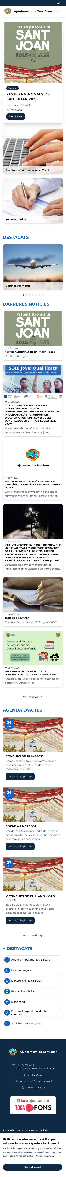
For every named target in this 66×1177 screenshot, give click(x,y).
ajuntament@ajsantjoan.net (35, 1081)
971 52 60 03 (35, 1074)
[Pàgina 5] (36, 295)
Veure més (33, 697)
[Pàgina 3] (30, 295)
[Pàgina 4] (33, 295)
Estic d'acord (32, 1167)
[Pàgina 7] (42, 295)
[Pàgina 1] (23, 295)
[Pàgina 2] (27, 295)
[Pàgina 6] (39, 295)
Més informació (44, 1155)
